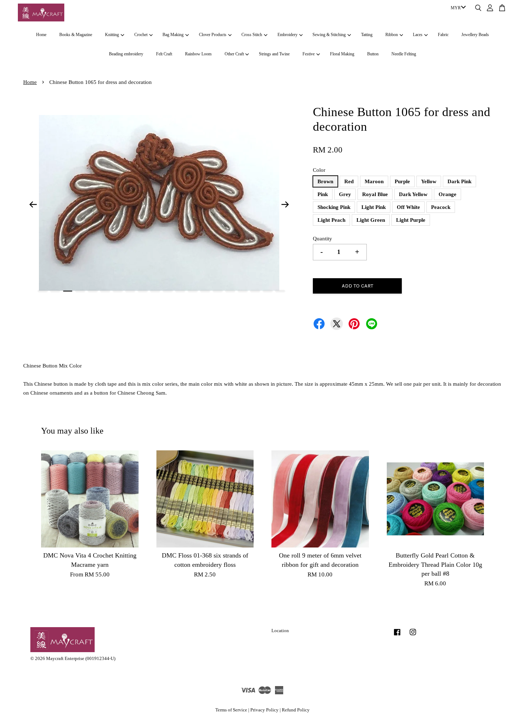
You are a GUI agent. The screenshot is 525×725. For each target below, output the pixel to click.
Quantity (322, 238)
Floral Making (342, 53)
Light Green (370, 220)
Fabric (443, 34)
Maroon (374, 181)
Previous (33, 204)
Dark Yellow (413, 194)
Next (285, 204)
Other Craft (234, 53)
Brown (325, 181)
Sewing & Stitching (329, 34)
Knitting (112, 34)
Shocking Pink (334, 207)
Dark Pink (459, 181)
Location (280, 630)
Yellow (428, 181)
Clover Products (212, 34)
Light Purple (410, 220)
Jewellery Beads (475, 34)
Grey (345, 194)
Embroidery (288, 34)
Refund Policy (296, 710)
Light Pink (373, 207)
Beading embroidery (126, 53)
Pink (323, 194)
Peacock (440, 207)
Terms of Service (231, 710)
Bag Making (173, 34)
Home (41, 34)
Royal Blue (375, 194)
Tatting (366, 34)
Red (349, 181)
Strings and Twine (274, 53)
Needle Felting (403, 53)
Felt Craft (164, 53)
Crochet (141, 34)
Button (373, 53)
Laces (417, 34)
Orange (447, 194)
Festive (308, 53)
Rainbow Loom (198, 53)
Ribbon (391, 34)
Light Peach (331, 220)
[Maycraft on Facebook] (397, 635)
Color (319, 170)
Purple (402, 181)
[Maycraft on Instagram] (413, 635)
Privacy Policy (264, 710)
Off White (408, 207)
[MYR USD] (457, 8)
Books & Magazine (75, 34)
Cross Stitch (251, 34)
